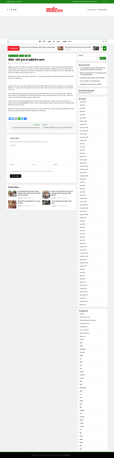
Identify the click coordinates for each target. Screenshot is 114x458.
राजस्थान (82, 426)
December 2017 (84, 291)
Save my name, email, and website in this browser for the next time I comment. (32, 171)
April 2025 (82, 153)
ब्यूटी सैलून (82, 410)
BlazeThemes (66, 455)
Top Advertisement (85, 323)
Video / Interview (84, 330)
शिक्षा (81, 433)
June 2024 (82, 185)
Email (34, 164)
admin (11, 63)
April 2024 (82, 192)
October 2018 (83, 259)
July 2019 (82, 230)
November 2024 (84, 169)
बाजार (58, 41)
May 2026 (82, 111)
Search (81, 55)
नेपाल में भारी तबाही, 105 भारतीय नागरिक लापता (87, 1)
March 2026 (83, 118)
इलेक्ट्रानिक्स (82, 349)
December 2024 (84, 166)
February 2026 (83, 121)
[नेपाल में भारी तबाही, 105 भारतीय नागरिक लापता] (83, 48)
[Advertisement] (57, 28)
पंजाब (81, 397)
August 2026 (83, 102)
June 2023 (82, 224)
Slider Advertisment (85, 317)
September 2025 (84, 137)
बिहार (81, 407)
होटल (81, 449)
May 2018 (82, 275)
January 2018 (83, 288)
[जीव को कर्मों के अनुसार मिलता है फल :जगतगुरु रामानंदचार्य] (48, 48)
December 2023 (84, 205)
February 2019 (83, 246)
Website (55, 164)
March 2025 (83, 156)
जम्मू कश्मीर (82, 375)
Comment (13, 145)
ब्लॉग (81, 413)
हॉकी (81, 445)
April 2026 (82, 114)
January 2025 (83, 163)
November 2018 (84, 256)
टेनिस (81, 384)
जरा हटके (82, 378)
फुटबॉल (81, 400)
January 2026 (83, 124)
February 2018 (83, 285)
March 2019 (83, 243)
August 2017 (83, 304)
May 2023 (82, 227)
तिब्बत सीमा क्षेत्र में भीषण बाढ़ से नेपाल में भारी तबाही (90, 84)
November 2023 (84, 208)
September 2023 (84, 214)
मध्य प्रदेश (82, 417)
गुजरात (81, 362)
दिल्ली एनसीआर (83, 388)
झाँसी (40, 41)
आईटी (81, 343)
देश (54, 41)
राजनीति (64, 41)
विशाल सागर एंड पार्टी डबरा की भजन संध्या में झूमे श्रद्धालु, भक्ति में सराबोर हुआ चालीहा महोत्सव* (21, 47)
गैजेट (81, 365)
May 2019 (82, 237)
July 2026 (82, 105)
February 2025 (83, 159)
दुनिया (49, 41)
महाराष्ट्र (82, 420)
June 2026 (82, 108)
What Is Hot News (13, 55)
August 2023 (83, 217)
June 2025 (82, 147)
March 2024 (83, 195)
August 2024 (83, 179)
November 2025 (84, 131)
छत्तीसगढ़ (82, 372)
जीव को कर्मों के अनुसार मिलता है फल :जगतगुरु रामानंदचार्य (65, 47)
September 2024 (84, 176)
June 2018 (82, 272)
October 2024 (83, 172)
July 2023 (82, 221)
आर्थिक (81, 346)
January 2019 (83, 250)
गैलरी (81, 368)
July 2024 (82, 182)
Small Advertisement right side (88, 320)
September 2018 (84, 262)
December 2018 (84, 253)
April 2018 (82, 279)
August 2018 (83, 266)
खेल (44, 41)
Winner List (83, 336)
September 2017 (84, 301)
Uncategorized (83, 326)
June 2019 (82, 233)
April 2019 (82, 240)
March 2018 (83, 282)
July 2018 (82, 269)
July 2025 (82, 143)
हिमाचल (81, 442)
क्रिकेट (81, 355)
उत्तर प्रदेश (21, 55)
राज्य (69, 41)
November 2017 (84, 295)
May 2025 (82, 150)
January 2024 (83, 201)
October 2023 (83, 211)
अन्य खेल (82, 339)
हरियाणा (81, 439)
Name (12, 164)
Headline (82, 314)
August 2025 (83, 140)
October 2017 (83, 298)
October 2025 (83, 134)
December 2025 (84, 127)
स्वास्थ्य (81, 436)
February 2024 (83, 198)
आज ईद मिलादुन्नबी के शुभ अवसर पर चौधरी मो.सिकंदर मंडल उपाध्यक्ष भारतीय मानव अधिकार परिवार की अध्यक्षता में (29, 193)
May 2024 (82, 188)
